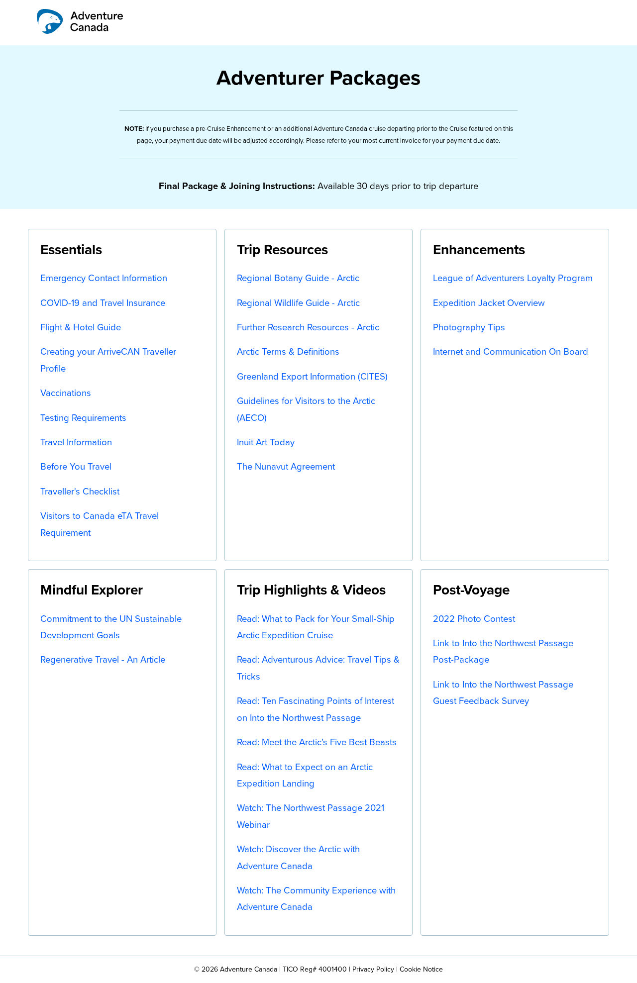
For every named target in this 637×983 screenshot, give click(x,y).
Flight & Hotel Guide (80, 327)
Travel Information (76, 442)
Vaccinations (65, 392)
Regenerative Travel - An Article (102, 659)
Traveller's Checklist (79, 491)
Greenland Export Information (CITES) (312, 376)
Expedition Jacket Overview (489, 302)
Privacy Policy (373, 969)
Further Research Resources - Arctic (308, 327)
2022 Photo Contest (474, 618)
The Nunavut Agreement (286, 466)
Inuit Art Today (266, 442)
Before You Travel (75, 466)
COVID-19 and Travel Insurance (102, 302)
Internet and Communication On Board (510, 351)
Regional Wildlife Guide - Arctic (298, 302)
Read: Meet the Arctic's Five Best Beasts (317, 742)
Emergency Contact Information (103, 278)
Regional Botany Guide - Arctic (298, 278)
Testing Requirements (83, 417)
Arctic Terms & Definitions (288, 351)
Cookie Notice (421, 969)
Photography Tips (469, 327)
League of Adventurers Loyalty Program (513, 278)
